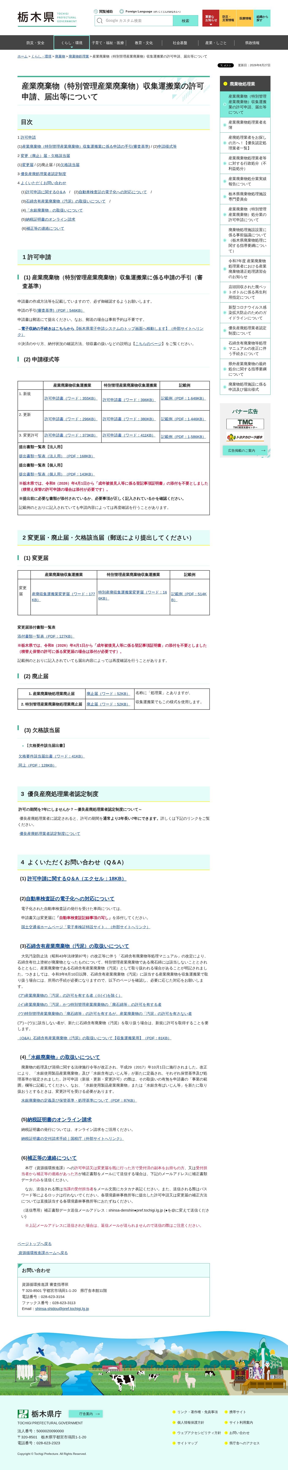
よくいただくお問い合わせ (43, 183)
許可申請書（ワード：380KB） (129, 419)
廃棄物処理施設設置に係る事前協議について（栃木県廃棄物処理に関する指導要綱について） (247, 240)
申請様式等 (167, 146)
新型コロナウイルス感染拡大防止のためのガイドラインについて (247, 312)
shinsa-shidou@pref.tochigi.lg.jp (62, 1309)
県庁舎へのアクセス (244, 1443)
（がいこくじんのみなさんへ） (154, 11)
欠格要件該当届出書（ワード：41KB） (52, 756)
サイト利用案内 (241, 1422)
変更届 (28, 165)
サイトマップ (187, 1443)
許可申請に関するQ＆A (45, 192)
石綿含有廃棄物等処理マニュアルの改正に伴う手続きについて (247, 348)
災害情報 (228, 18)
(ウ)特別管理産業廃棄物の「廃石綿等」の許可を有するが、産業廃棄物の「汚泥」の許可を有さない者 (104, 1014)
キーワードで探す (99, 20)
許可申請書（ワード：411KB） (129, 435)
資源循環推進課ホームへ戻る (42, 1253)
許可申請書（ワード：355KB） (71, 398)
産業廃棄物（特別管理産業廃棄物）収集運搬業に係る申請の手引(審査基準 (85, 146)
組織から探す (262, 18)
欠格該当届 (70, 165)
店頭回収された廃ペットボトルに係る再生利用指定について (247, 292)
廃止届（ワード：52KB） (108, 694)
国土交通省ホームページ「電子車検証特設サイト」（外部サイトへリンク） (85, 927)
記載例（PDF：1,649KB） (183, 398)
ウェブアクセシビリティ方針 (199, 1433)
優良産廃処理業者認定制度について (50, 834)
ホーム (22, 56)
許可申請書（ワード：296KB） (71, 419)
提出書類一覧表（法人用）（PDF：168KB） (57, 456)
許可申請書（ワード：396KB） (129, 400)
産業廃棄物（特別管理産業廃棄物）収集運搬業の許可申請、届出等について (247, 104)
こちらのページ (148, 344)
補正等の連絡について (45, 228)
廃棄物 (60, 56)
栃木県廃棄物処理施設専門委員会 (247, 196)
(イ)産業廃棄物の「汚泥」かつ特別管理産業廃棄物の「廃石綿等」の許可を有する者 (89, 1004)
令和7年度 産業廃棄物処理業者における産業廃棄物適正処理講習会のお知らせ (247, 269)
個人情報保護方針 (190, 1422)
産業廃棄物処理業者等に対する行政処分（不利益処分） (247, 163)
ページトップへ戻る (34, 1244)
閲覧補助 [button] (106, 11)
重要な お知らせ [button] (211, 18)
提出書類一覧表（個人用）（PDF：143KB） (57, 474)
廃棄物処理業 (79, 56)
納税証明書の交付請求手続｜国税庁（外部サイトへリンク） (72, 1139)
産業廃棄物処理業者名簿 (247, 125)
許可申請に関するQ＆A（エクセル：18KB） (77, 878)
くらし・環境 (41, 56)
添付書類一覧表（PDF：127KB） (45, 636)
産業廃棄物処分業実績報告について (247, 181)
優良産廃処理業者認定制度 (43, 174)
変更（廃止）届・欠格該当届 (45, 156)
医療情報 (245, 18)
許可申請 (28, 137)
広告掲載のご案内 (241, 450)
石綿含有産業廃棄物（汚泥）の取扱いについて (66, 201)
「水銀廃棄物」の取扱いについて (54, 210)
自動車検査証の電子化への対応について (113, 192)
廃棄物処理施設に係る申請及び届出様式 (247, 387)
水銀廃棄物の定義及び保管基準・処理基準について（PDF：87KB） (79, 1100)
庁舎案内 (86, 1414)
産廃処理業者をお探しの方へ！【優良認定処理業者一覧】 (247, 142)
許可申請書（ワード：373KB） (71, 435)
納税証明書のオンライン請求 (50, 219)
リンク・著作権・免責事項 (197, 1412)
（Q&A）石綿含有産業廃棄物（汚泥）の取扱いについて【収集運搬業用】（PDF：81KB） (94, 1038)
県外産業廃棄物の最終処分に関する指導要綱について (247, 369)
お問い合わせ (239, 1433)
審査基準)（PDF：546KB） (61, 310)
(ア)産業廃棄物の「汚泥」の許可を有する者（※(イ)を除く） (70, 995)
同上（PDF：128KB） (37, 765)
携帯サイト (237, 1412)
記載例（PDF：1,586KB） (183, 437)
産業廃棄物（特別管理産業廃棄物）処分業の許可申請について (247, 214)
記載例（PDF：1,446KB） (183, 419)
